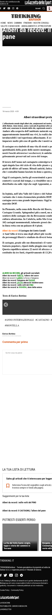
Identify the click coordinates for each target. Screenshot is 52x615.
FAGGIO (32, 280)
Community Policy (17, 590)
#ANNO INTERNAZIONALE (19, 319)
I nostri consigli (41, 23)
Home (3, 23)
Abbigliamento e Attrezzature (36, 26)
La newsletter (5, 609)
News (10, 23)
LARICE (20, 278)
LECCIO (20, 283)
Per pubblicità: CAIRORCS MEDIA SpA (13, 606)
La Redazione (5, 603)
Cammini (18, 23)
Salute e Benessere (10, 26)
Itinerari (27, 23)
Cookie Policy (5, 590)
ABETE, (21, 275)
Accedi (38, 8)
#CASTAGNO (42, 319)
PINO (31, 285)
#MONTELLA (12, 325)
